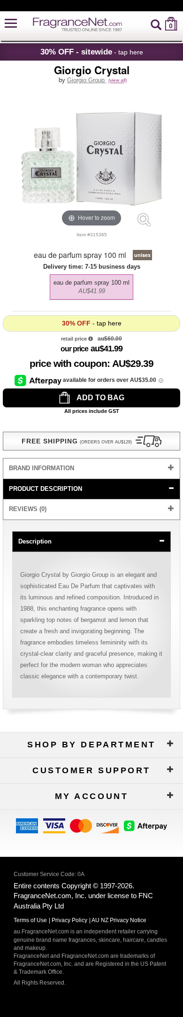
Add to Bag (99, 398)
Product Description (45, 488)
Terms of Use (30, 920)
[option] (91, 287)
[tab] (91, 468)
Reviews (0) (27, 508)
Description (35, 541)
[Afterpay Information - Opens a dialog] (39, 380)
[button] (10, 24)
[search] (156, 23)
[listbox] (91, 285)
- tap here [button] (91, 51)
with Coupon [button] (68, 363)
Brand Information (41, 468)
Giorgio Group (87, 80)
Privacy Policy (69, 920)
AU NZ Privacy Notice (119, 920)
